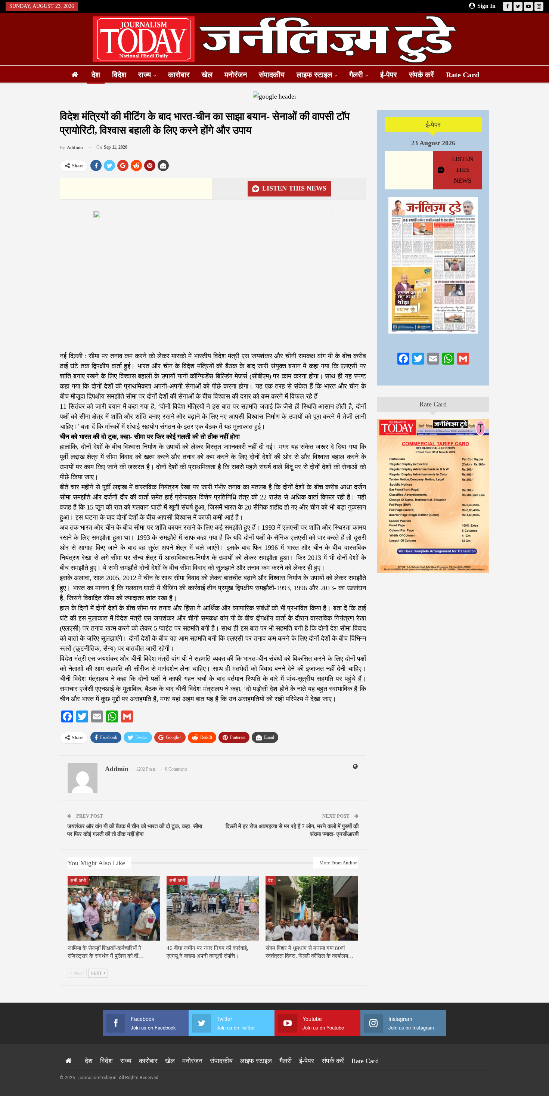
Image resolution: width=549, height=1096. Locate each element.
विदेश (119, 75)
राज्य (144, 75)
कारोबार (179, 75)
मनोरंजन (235, 75)
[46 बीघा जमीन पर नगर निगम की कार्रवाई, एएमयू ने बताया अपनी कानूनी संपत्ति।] (213, 908)
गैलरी (356, 75)
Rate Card (462, 75)
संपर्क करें (421, 75)
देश (96, 75)
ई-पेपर (388, 75)
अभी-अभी (78, 880)
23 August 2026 (433, 143)
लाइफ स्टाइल (314, 75)
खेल (207, 75)
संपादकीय (272, 75)
